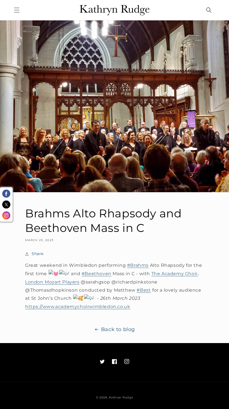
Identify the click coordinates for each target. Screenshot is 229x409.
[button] (17, 10)
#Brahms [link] (138, 265)
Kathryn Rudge (121, 397)
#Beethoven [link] (96, 273)
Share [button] (38, 253)
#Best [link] (144, 290)
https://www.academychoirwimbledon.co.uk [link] (77, 306)
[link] (174, 273)
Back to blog (118, 329)
